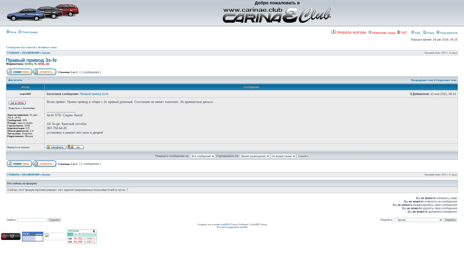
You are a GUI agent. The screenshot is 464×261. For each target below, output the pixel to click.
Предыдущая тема (422, 80)
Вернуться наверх (18, 147)
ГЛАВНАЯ (13, 52)
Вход (12, 32)
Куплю (46, 52)
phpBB (224, 224)
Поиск (430, 32)
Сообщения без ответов (21, 47)
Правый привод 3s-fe (31, 60)
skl (47, 63)
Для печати (15, 80)
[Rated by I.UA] (55, 239)
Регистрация (29, 32)
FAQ (417, 32)
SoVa (41, 63)
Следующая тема (446, 80)
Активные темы (47, 47)
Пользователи (448, 32)
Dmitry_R (30, 63)
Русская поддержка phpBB (232, 227)
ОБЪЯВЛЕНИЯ (30, 52)
